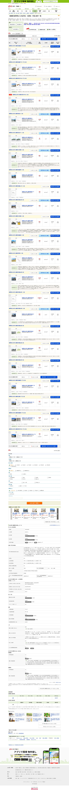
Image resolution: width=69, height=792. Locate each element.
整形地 (50, 477)
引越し (19, 778)
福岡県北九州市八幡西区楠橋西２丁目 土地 (17, 380)
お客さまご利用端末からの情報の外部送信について (30, 767)
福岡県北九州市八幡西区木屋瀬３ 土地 (16, 149)
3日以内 (31, 490)
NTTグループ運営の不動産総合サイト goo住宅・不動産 (17, 3)
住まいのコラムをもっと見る (49, 726)
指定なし (12, 470)
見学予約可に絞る (32, 29)
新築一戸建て (26, 738)
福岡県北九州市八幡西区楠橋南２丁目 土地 (17, 45)
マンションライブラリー (23, 778)
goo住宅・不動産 (10, 767)
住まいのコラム (43, 778)
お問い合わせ (35, 781)
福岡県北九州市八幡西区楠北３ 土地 (16, 113)
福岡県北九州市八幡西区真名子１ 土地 (16, 132)
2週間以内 (42, 490)
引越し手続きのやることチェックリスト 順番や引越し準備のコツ (20, 719)
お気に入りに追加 (35, 38)
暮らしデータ (33, 739)
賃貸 (40, 738)
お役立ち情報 (9, 778)
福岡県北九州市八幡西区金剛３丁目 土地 (17, 396)
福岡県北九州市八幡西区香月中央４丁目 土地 (17, 78)
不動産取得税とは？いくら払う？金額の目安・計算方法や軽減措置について (37, 714)
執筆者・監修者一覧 (50, 778)
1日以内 (25, 490)
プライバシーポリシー (26, 781)
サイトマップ (40, 781)
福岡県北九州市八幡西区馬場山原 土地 (16, 272)
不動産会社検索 (22, 739)
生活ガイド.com (58, 682)
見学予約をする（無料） (45, 114)
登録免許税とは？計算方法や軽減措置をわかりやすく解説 (55, 714)
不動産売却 (17, 776)
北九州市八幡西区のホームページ (55, 525)
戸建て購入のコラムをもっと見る (49, 723)
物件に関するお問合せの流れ (42, 767)
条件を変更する (16, 29)
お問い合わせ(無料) (56, 46)
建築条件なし (19, 470)
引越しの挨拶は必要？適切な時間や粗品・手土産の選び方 (55, 719)
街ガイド (39, 778)
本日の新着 (20, 490)
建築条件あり (27, 470)
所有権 (11, 482)
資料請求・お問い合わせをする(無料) (49, 38)
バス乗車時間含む (13, 466)
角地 (24, 477)
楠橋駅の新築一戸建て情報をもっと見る (52, 521)
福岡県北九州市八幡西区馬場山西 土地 (16, 199)
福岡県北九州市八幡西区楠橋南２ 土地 (16, 235)
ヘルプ (32, 781)
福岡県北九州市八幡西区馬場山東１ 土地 (17, 292)
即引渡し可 (38, 482)
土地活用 (21, 776)
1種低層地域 (12, 477)
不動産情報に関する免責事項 (55, 767)
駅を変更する (19, 24)
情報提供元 (49, 767)
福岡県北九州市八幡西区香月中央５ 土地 (20, 94)
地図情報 (54, 778)
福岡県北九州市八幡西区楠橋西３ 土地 (16, 169)
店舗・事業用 (45, 738)
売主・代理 (25, 482)
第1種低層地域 (21, 733)
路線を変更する (12, 24)
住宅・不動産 (56, 738)
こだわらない (13, 490)
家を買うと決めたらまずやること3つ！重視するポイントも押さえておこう (20, 714)
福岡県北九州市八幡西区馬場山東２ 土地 (17, 308)
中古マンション (19, 738)
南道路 (37, 477)
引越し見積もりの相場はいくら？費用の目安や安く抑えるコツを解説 (37, 719)
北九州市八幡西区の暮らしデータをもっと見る (50, 688)
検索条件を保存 (42, 29)
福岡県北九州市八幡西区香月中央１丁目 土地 (17, 429)
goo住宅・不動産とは (19, 767)
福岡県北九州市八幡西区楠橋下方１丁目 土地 (17, 62)
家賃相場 (28, 739)
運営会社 (44, 781)
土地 (37, 738)
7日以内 (36, 490)
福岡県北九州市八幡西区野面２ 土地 (16, 253)
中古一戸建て (32, 738)
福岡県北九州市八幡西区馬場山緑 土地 (16, 325)
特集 (16, 778)
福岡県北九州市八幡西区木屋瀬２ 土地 (16, 216)
